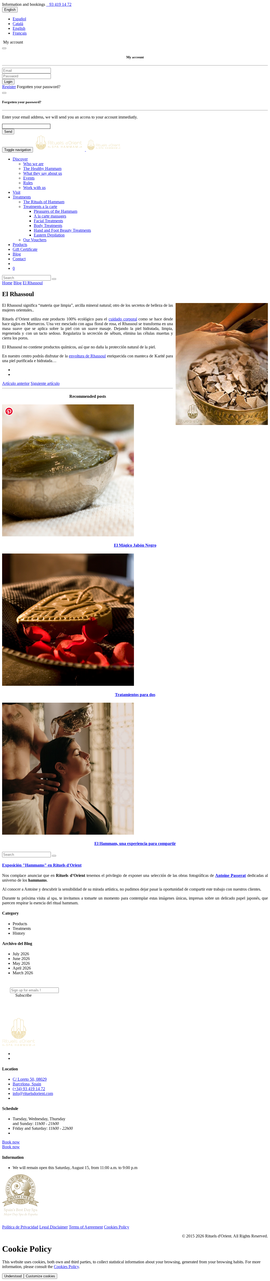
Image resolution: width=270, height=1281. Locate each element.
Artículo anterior (16, 383)
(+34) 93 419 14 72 (29, 1088)
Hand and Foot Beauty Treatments (62, 230)
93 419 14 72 (59, 4)
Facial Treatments (48, 221)
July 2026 (21, 954)
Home (7, 283)
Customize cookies (40, 1276)
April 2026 (22, 968)
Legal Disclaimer (53, 1227)
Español (19, 19)
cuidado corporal (123, 319)
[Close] (4, 48)
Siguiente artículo (45, 383)
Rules (28, 183)
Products (20, 923)
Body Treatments (48, 225)
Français (20, 33)
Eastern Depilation (49, 235)
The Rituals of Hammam (43, 202)
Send (8, 132)
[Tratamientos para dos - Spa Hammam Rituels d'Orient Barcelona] (68, 684)
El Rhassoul (33, 283)
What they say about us (42, 173)
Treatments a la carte (40, 206)
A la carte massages (50, 216)
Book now (11, 1142)
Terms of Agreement (86, 1227)
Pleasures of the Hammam (55, 211)
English (10, 10)
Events (29, 178)
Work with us (34, 187)
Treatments (22, 928)
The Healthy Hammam (42, 168)
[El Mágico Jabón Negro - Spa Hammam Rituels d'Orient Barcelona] (68, 535)
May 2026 (21, 963)
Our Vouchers (34, 240)
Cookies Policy (116, 1227)
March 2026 (23, 973)
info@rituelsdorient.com (33, 1093)
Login (8, 82)
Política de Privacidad (20, 1227)
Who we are (33, 164)
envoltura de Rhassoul (87, 356)
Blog (17, 283)
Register (9, 86)
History (19, 933)
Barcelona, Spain (27, 1084)
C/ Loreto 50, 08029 (30, 1079)
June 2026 (21, 958)
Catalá (18, 23)
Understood (13, 1276)
